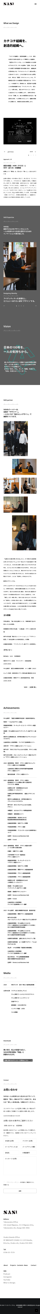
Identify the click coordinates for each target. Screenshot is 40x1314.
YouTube (6, 1280)
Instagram (7, 1277)
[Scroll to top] (36, 1310)
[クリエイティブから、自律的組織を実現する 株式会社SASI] (8, 4)
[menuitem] (6, 1265)
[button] (35, 4)
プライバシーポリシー (13, 1182)
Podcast (6, 1274)
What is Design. (9, 1283)
